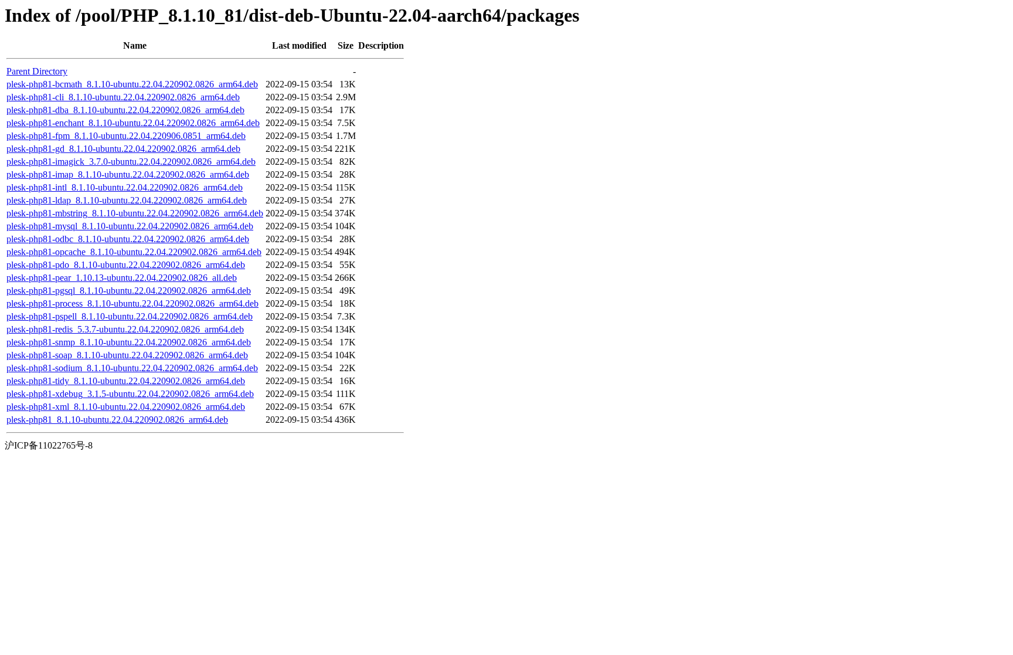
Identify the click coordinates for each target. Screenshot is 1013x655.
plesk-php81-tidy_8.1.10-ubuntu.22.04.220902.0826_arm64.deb (125, 381)
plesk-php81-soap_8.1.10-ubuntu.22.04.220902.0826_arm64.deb (127, 355)
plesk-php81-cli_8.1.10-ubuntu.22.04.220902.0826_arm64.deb (123, 97)
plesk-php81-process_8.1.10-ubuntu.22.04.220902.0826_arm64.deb (132, 303)
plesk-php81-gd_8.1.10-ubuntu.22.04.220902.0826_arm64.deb (123, 149)
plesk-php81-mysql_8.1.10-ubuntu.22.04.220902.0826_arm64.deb (129, 226)
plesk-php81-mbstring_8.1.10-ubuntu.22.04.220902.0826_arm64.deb (134, 213)
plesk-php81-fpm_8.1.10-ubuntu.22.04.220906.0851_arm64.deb (126, 136)
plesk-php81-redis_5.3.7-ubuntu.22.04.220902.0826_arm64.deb (125, 329)
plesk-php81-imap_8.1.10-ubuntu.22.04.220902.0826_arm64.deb (127, 174)
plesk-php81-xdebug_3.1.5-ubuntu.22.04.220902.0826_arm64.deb (130, 394)
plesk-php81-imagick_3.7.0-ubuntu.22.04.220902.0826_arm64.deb (131, 162)
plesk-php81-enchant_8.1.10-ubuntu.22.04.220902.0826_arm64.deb (133, 123)
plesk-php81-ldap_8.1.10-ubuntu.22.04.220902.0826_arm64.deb (126, 200)
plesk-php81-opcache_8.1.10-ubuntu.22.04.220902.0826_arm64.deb (133, 252)
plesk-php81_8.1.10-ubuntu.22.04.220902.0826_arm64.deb (117, 420)
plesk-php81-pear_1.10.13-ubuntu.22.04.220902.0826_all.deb (121, 278)
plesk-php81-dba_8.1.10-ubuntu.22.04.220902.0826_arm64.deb (125, 110)
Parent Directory (36, 71)
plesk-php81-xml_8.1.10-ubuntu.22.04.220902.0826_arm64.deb (125, 407)
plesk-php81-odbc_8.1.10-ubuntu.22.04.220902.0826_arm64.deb (127, 239)
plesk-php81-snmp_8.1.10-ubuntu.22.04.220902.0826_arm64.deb (128, 342)
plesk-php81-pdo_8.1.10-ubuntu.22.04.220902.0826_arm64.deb (125, 265)
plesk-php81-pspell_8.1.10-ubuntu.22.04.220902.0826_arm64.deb (129, 316)
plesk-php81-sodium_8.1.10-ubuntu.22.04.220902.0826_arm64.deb (132, 368)
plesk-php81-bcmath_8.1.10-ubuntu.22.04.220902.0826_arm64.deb (132, 84)
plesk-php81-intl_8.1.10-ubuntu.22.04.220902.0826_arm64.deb (124, 187)
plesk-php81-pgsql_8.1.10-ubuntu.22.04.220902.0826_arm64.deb (128, 291)
